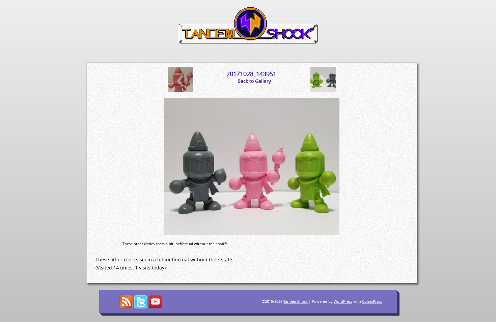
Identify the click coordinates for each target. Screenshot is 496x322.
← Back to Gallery (251, 81)
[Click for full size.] (251, 233)
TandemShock (295, 301)
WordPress (343, 301)
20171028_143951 (251, 74)
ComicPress (372, 301)
